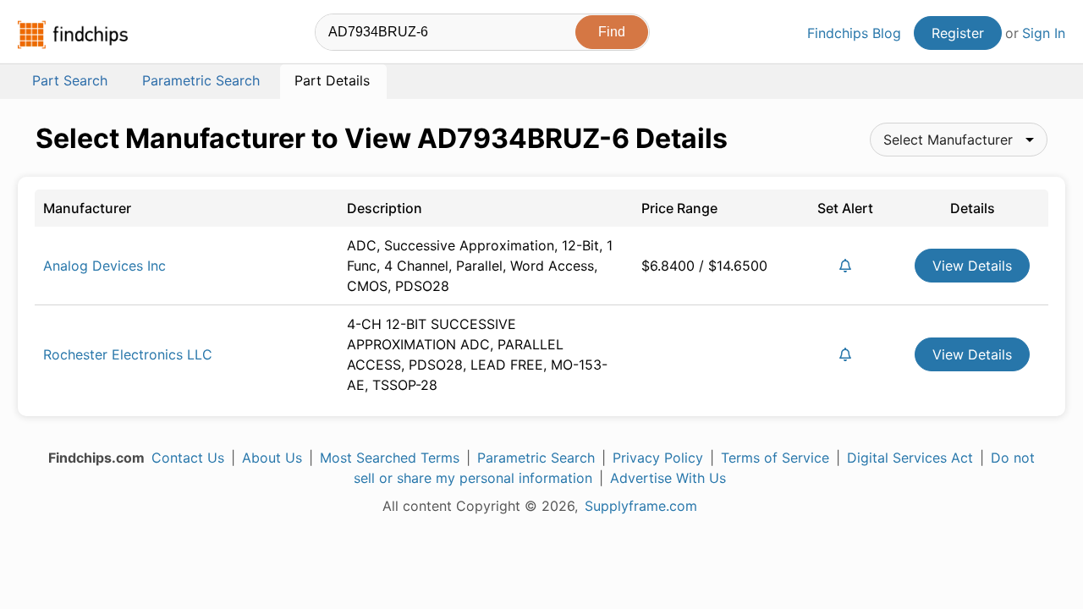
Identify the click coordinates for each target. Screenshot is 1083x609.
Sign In (1043, 33)
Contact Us (187, 457)
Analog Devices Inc (104, 265)
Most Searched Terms (389, 457)
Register (958, 33)
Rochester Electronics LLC (127, 354)
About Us (272, 457)
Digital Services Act (910, 457)
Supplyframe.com (641, 505)
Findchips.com (73, 34)
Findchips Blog (854, 33)
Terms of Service (775, 457)
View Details (972, 265)
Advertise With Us (668, 477)
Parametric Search (536, 457)
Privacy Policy (658, 457)
